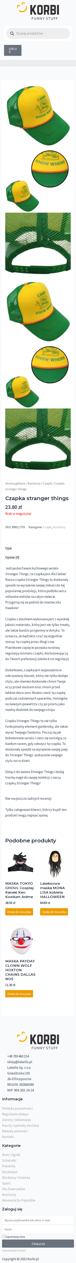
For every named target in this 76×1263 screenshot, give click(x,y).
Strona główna (15, 483)
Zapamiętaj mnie (15, 1237)
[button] (38, 63)
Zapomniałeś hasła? (14, 1250)
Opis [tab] (8, 548)
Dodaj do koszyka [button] (19, 912)
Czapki (47, 483)
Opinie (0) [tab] (12, 557)
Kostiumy (34, 483)
